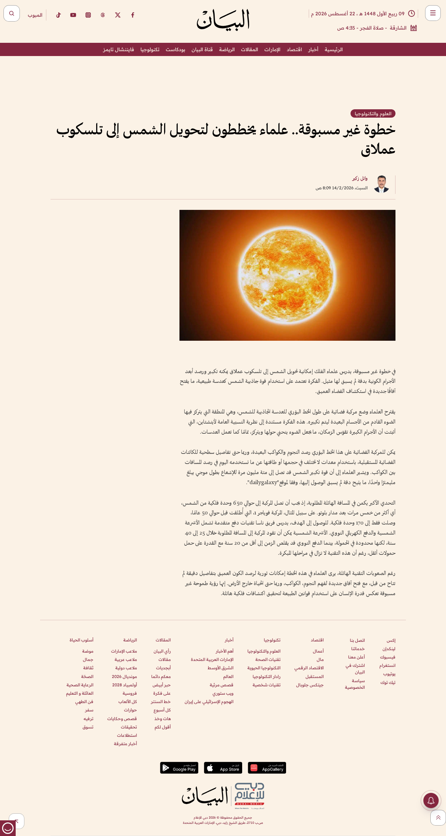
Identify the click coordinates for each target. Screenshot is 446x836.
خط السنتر (161, 701)
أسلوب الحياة (81, 639)
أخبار (313, 49)
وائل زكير (360, 178)
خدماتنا (358, 648)
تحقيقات (129, 726)
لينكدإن (389, 648)
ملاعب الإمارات (124, 651)
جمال (88, 659)
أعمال (318, 651)
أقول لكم (163, 726)
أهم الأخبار (224, 651)
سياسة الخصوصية (355, 684)
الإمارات (272, 49)
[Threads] (102, 15)
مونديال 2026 (124, 676)
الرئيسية (334, 49)
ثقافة (88, 667)
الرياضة (227, 49)
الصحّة (87, 676)
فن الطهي (84, 701)
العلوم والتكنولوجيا (263, 651)
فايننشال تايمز (118, 49)
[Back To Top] (438, 818)
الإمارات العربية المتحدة (212, 659)
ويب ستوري (223, 693)
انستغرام (387, 665)
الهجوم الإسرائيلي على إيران (209, 701)
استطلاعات (127, 735)
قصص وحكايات (122, 718)
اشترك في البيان (355, 669)
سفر (89, 709)
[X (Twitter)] (117, 15)
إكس (391, 640)
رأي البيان (162, 651)
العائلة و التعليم (79, 693)
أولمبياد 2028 (124, 684)
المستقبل (315, 676)
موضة (87, 651)
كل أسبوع (162, 709)
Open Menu (432, 13)
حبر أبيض (162, 684)
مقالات (165, 659)
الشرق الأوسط (220, 667)
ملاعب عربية (126, 659)
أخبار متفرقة (125, 743)
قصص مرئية (221, 684)
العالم (228, 676)
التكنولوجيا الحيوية (263, 667)
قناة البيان (202, 49)
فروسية (130, 693)
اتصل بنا (357, 640)
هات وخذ (162, 718)
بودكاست (175, 49)
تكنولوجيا (150, 49)
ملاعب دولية (126, 667)
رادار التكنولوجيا (266, 676)
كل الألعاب (127, 701)
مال (320, 659)
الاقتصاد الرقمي (309, 667)
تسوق (88, 726)
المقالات (249, 49)
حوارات (130, 709)
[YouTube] (73, 15)
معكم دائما (161, 676)
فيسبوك (387, 657)
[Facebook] (132, 15)
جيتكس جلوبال (310, 684)
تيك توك (387, 682)
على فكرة (162, 693)
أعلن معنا (356, 657)
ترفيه (88, 718)
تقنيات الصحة (267, 659)
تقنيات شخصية (266, 684)
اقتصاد (294, 49)
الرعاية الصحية (80, 684)
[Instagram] (88, 15)
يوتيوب (389, 673)
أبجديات (163, 667)
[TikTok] (58, 15)
